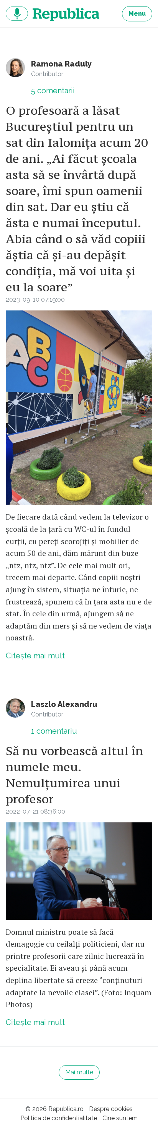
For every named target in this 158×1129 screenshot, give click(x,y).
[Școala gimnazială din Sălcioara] (79, 407)
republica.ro (52, 13)
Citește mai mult (35, 655)
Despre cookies (111, 1109)
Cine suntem (120, 1118)
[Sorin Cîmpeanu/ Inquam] (79, 871)
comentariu (54, 731)
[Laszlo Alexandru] (15, 708)
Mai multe (79, 1072)
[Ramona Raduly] (15, 67)
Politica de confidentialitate (58, 1118)
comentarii (53, 90)
